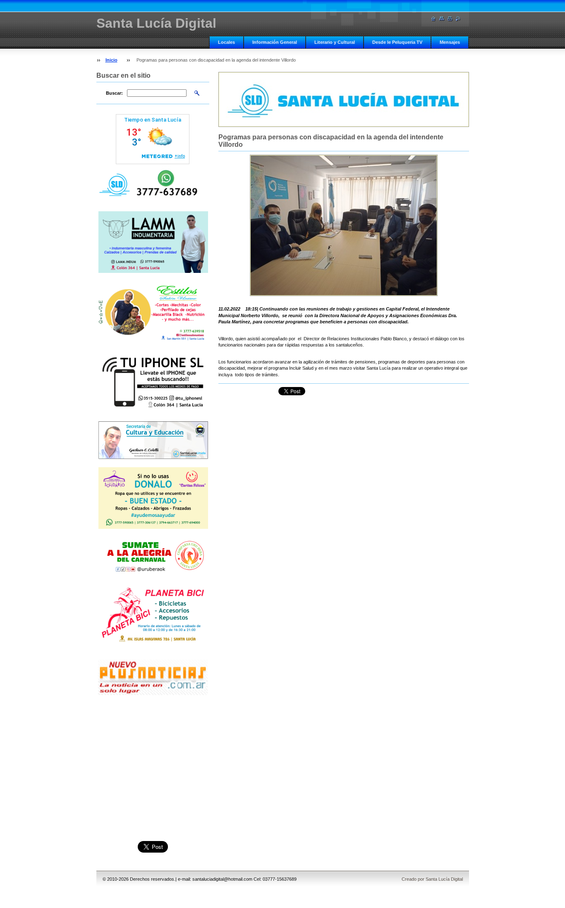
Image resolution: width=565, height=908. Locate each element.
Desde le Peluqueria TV (397, 42)
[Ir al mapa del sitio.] (441, 19)
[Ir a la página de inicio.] (433, 19)
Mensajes (450, 42)
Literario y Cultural (334, 42)
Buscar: (114, 93)
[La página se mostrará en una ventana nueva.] (344, 225)
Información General (274, 42)
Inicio (111, 59)
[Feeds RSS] (458, 19)
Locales (226, 42)
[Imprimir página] (450, 19)
